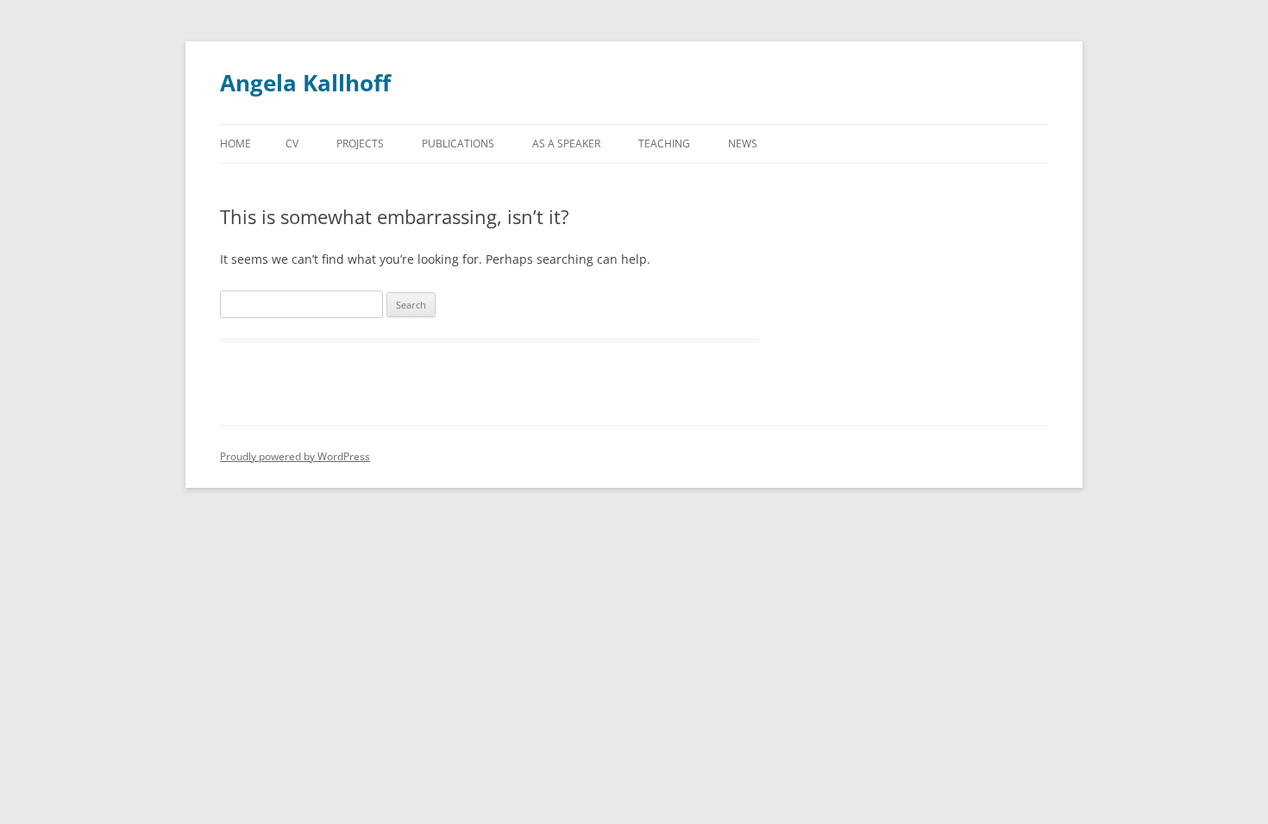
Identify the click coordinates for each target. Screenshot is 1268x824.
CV (292, 143)
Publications (458, 143)
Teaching (664, 143)
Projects (360, 143)
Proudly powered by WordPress (295, 456)
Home (235, 143)
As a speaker (566, 143)
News (742, 143)
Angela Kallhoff (305, 82)
